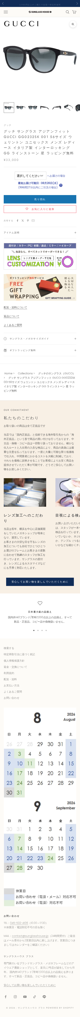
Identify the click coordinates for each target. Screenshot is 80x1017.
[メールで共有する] (33, 220)
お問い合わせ (11, 698)
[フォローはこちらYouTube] (25, 997)
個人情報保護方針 (14, 661)
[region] (40, 612)
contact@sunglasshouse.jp (30, 936)
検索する (9, 648)
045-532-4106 (19, 923)
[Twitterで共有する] (22, 220)
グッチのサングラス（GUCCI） (56, 373)
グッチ (8, 125)
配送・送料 (10, 679)
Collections (25, 373)
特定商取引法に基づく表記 (19, 654)
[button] (61, 185)
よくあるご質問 (13, 325)
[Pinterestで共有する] (27, 220)
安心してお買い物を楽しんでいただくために (40, 582)
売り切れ (40, 199)
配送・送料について (15, 307)
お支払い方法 (11, 685)
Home (8, 373)
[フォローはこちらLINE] (44, 997)
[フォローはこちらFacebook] (5, 997)
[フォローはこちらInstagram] (15, 997)
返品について (11, 316)
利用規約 (9, 673)
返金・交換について (15, 667)
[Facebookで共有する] (17, 220)
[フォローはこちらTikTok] (34, 997)
